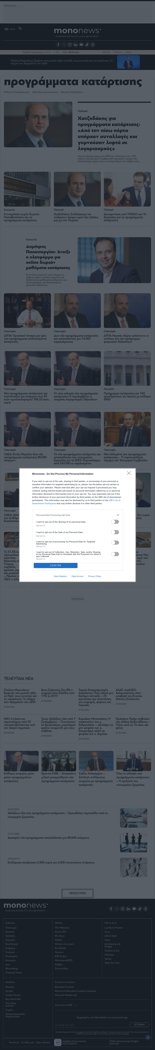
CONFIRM (55, 565)
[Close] (130, 474)
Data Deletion (60, 576)
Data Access (77, 576)
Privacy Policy (94, 576)
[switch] (115, 522)
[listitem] (77, 515)
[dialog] (77, 525)
